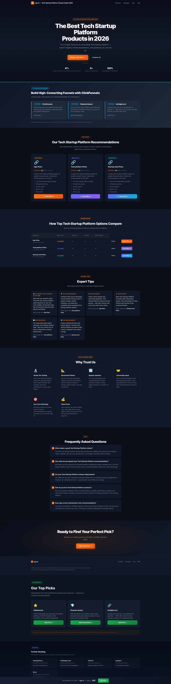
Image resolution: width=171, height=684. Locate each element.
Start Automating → (77, 115)
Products (118, 3)
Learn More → (127, 241)
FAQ (138, 3)
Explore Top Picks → (77, 57)
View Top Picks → (85, 546)
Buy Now (103, 680)
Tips (133, 3)
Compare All (96, 57)
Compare (126, 3)
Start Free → (38, 115)
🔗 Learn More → (48, 196)
